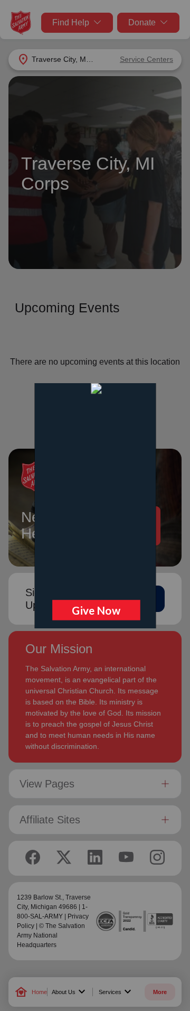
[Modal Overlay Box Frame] (94, 505)
